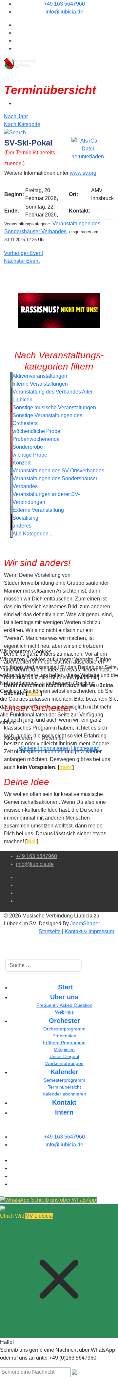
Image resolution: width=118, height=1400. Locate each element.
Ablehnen (53, 738)
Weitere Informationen (44, 748)
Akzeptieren (18, 738)
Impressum (86, 748)
